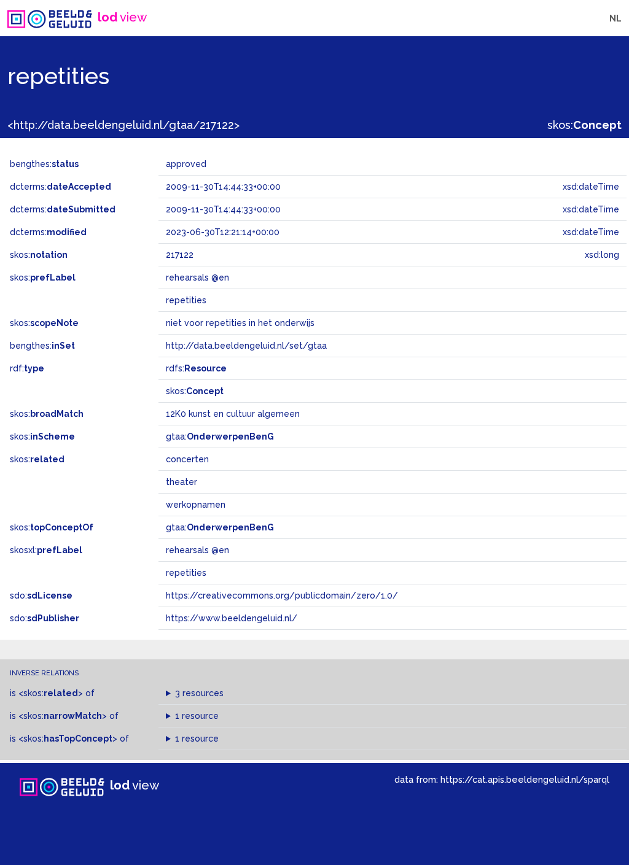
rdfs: (196, 368)
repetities (186, 573)
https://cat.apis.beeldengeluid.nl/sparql (524, 779)
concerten (187, 459)
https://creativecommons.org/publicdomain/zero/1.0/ (282, 595)
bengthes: (44, 164)
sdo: (41, 595)
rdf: (27, 368)
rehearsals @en (197, 550)
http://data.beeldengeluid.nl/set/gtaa (246, 346)
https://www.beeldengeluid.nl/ (231, 618)
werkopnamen (195, 505)
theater (181, 482)
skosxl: (46, 550)
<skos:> (50, 693)
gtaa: (220, 436)
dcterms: (60, 187)
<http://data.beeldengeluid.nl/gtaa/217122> (123, 124)
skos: (584, 124)
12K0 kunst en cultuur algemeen (233, 414)
